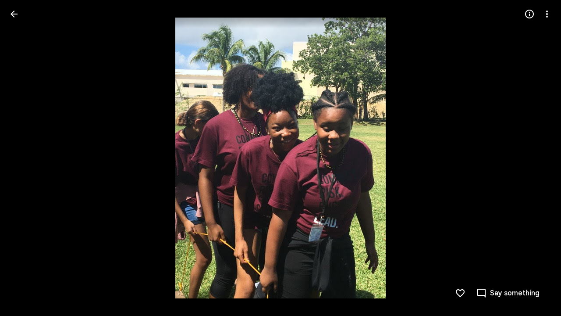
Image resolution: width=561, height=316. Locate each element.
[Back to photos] (14, 14)
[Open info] (529, 14)
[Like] (460, 293)
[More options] (547, 14)
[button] (24, 158)
